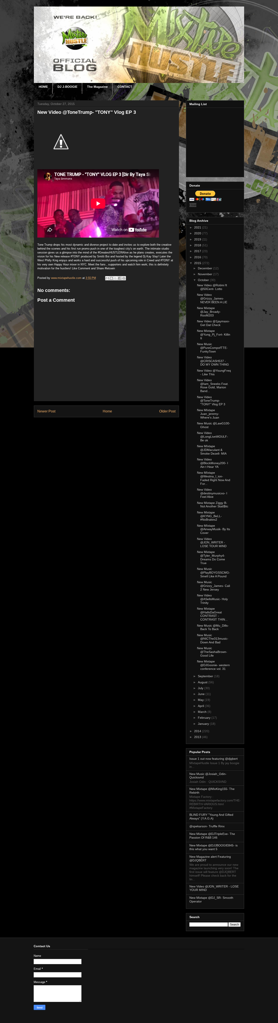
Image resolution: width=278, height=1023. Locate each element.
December (205, 268)
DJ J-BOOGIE (67, 86)
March (202, 711)
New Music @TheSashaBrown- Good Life (212, 651)
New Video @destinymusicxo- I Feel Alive (212, 493)
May (201, 700)
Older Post (167, 411)
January (204, 723)
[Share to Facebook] (119, 278)
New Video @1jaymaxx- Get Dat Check (213, 323)
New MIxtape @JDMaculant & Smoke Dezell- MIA (212, 449)
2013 (198, 737)
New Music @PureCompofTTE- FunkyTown (212, 347)
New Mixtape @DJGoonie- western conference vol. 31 (213, 665)
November (205, 274)
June (201, 694)
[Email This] (107, 278)
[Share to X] (115, 278)
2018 (198, 245)
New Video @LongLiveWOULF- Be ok (212, 436)
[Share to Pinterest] (124, 278)
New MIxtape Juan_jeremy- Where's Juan (208, 413)
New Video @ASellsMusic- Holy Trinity (212, 599)
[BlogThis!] (111, 278)
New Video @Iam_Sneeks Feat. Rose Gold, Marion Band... (212, 385)
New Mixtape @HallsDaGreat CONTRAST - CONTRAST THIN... (212, 614)
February (204, 717)
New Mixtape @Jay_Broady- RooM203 (209, 311)
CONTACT (124, 86)
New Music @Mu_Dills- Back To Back (213, 627)
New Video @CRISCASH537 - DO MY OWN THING (213, 361)
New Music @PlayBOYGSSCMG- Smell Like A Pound (213, 572)
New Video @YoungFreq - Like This (214, 372)
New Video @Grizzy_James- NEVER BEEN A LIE (212, 298)
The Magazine (97, 86)
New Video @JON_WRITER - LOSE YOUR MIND (212, 542)
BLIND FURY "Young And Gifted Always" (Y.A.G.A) (211, 816)
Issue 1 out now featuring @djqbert (213, 758)
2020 (198, 233)
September (206, 676)
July (201, 688)
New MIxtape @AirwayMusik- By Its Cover (213, 529)
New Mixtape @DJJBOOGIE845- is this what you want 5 (213, 847)
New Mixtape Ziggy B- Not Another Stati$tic (212, 504)
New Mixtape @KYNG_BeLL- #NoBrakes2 (209, 516)
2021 (198, 227)
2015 (198, 263)
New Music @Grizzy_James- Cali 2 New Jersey (213, 585)
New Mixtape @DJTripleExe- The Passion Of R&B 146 (212, 835)
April (201, 706)
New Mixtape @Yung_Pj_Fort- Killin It (213, 334)
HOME (43, 86)
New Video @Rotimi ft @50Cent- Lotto (212, 287)
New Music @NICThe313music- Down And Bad (212, 638)
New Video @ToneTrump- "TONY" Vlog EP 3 (211, 400)
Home (107, 411)
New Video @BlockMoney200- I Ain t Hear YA (212, 463)
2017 (198, 251)
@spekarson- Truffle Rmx (207, 826)
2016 (198, 257)
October (204, 280)
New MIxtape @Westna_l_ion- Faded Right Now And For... (213, 478)
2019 (198, 239)
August (203, 682)
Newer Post (46, 411)
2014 (198, 731)
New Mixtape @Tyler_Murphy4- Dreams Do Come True (211, 557)
